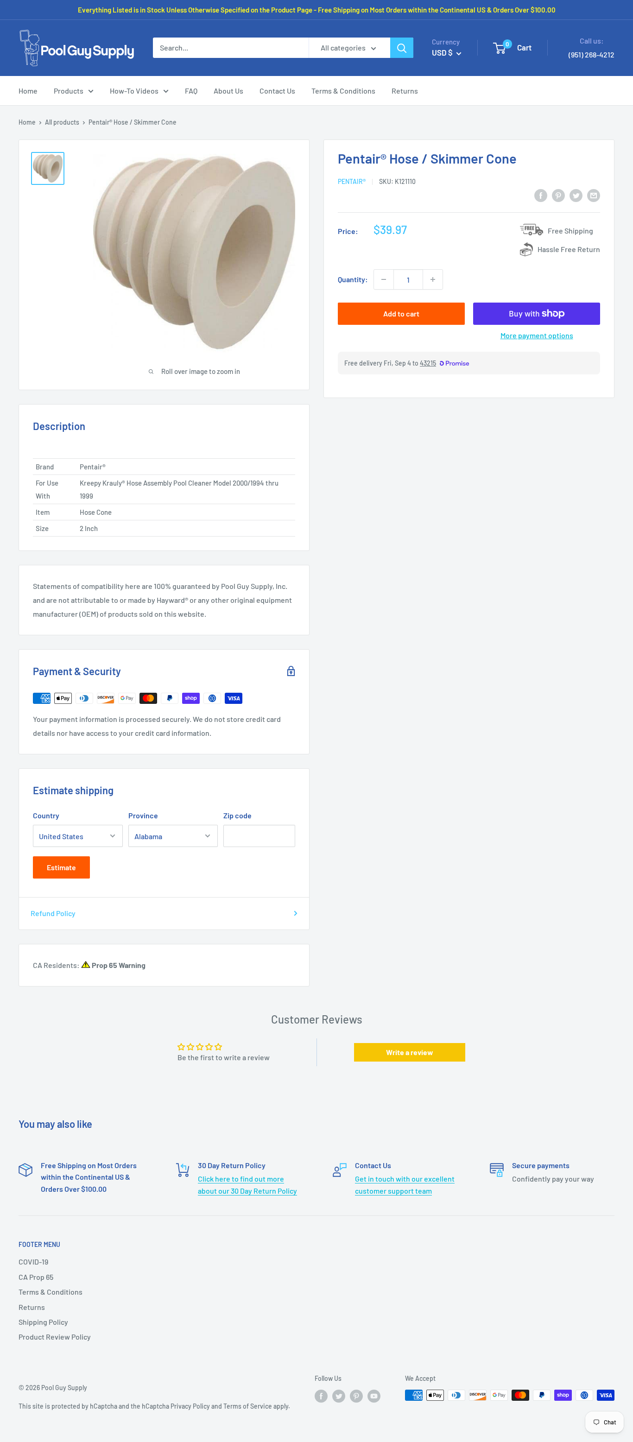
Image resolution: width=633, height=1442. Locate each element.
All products (62, 122)
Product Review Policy (55, 1336)
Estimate (61, 867)
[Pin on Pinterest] (558, 195)
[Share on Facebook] (540, 195)
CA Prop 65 (36, 1276)
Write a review (409, 1052)
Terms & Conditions (343, 90)
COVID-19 (33, 1261)
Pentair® (352, 181)
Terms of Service (247, 1406)
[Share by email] (593, 195)
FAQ (191, 90)
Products (68, 90)
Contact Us (277, 90)
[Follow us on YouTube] (373, 1396)
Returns (405, 90)
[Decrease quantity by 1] (383, 279)
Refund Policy (53, 913)
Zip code (237, 815)
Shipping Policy (43, 1321)
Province (143, 815)
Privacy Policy (190, 1406)
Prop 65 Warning (118, 965)
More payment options (536, 335)
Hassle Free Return (569, 249)
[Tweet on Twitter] (576, 195)
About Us (228, 90)
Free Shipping (570, 230)
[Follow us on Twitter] (338, 1396)
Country (46, 815)
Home (28, 90)
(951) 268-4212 (591, 54)
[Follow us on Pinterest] (356, 1396)
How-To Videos (134, 90)
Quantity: (353, 279)
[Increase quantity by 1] (433, 279)
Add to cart (401, 313)
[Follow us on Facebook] (321, 1396)
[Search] (401, 48)
